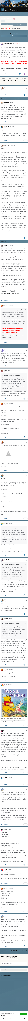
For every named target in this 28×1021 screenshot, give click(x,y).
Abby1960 (6, 102)
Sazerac (6, 305)
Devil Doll (6, 559)
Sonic (5, 684)
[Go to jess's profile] (2, 350)
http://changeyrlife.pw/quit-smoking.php (10, 293)
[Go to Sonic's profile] (2, 685)
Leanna (6, 523)
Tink (5, 789)
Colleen (6, 618)
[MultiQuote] (2, 74)
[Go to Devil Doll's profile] (2, 560)
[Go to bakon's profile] (2, 730)
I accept (24, 1014)
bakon (5, 730)
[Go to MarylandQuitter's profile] (2, 28)
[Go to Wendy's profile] (2, 778)
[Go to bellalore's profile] (2, 246)
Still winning (7, 87)
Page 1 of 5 (13, 40)
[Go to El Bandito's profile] (2, 127)
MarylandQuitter (8, 43)
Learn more (2, 9)
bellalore (6, 245)
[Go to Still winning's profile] (2, 88)
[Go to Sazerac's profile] (2, 306)
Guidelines (3, 1015)
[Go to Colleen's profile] (2, 619)
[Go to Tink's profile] (2, 789)
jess (5, 349)
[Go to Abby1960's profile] (2, 103)
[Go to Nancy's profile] (2, 371)
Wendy (5, 777)
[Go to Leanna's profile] (2, 524)
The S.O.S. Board (18, 28)
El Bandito (6, 126)
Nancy (5, 370)
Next (23, 40)
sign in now (3, 959)
